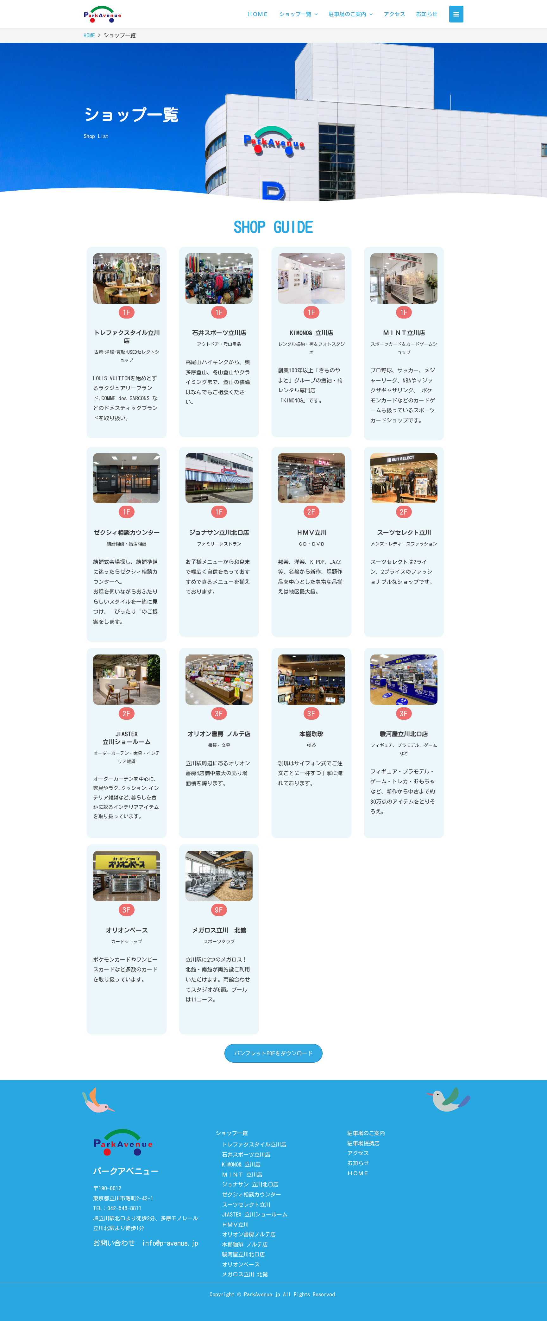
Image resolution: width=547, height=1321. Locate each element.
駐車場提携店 (363, 1143)
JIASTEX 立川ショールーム (254, 1214)
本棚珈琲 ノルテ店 (245, 1244)
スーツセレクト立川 (246, 1204)
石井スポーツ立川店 (246, 1154)
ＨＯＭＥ (358, 1173)
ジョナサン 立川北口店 (250, 1184)
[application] (314, 14)
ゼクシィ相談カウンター (251, 1194)
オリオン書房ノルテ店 (249, 1234)
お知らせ (358, 1163)
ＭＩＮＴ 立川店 (242, 1174)
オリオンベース (241, 1264)
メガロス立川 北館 (245, 1274)
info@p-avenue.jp (170, 1243)
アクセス (358, 1153)
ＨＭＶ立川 (235, 1224)
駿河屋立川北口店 (243, 1254)
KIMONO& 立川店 (241, 1164)
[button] (127, 312)
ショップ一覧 (232, 1133)
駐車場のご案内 (366, 1133)
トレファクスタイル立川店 (254, 1144)
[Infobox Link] (126, 278)
